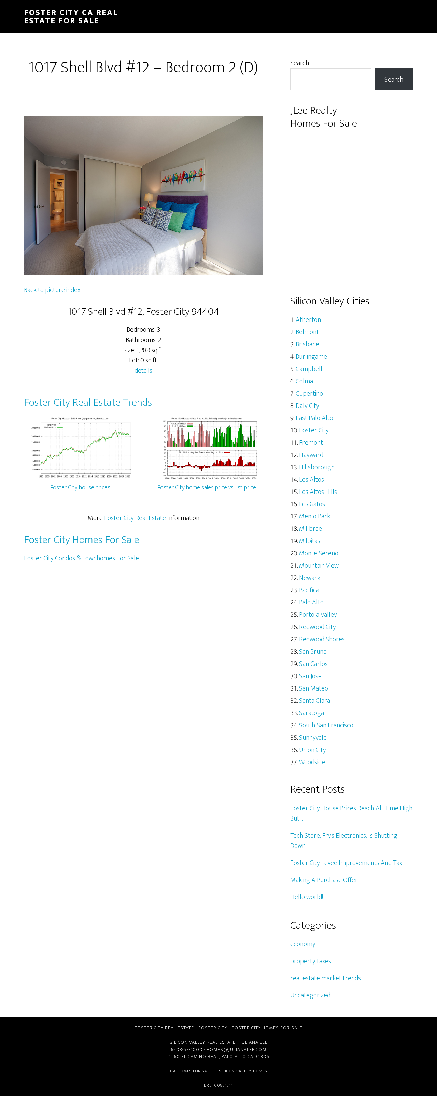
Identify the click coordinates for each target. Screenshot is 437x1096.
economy (302, 944)
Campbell (309, 369)
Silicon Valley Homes (243, 1071)
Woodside (312, 762)
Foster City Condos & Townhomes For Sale (81, 558)
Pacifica (309, 590)
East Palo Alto (314, 418)
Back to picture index (52, 290)
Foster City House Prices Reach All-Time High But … (351, 813)
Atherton (308, 320)
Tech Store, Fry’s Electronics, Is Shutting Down (343, 841)
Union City (312, 750)
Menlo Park (314, 516)
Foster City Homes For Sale (81, 540)
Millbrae (310, 529)
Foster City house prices (80, 488)
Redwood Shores (322, 639)
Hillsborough (317, 467)
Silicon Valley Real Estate (203, 1042)
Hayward (311, 455)
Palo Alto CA (237, 1057)
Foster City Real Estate (135, 518)
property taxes (310, 961)
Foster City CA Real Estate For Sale (71, 17)
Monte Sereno (318, 553)
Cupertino (309, 393)
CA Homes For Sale (191, 1071)
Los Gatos (312, 504)
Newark (309, 578)
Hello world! (306, 897)
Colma (304, 381)
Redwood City (317, 627)
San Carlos (313, 664)
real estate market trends (325, 978)
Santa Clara (314, 701)
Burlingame (311, 356)
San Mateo (313, 688)
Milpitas (309, 541)
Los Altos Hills (318, 492)
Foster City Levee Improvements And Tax (346, 863)
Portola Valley (318, 615)
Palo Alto (311, 602)
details (143, 370)
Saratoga (311, 713)
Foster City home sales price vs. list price (206, 488)
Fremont (311, 443)
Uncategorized (310, 995)
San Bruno (313, 651)
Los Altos (311, 479)
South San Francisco (326, 725)
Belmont (307, 332)
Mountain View (319, 565)
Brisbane (307, 344)
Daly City (307, 406)
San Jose (310, 676)
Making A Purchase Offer (324, 880)
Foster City (314, 430)
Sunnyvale (313, 737)
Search (299, 63)
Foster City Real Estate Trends (88, 403)
